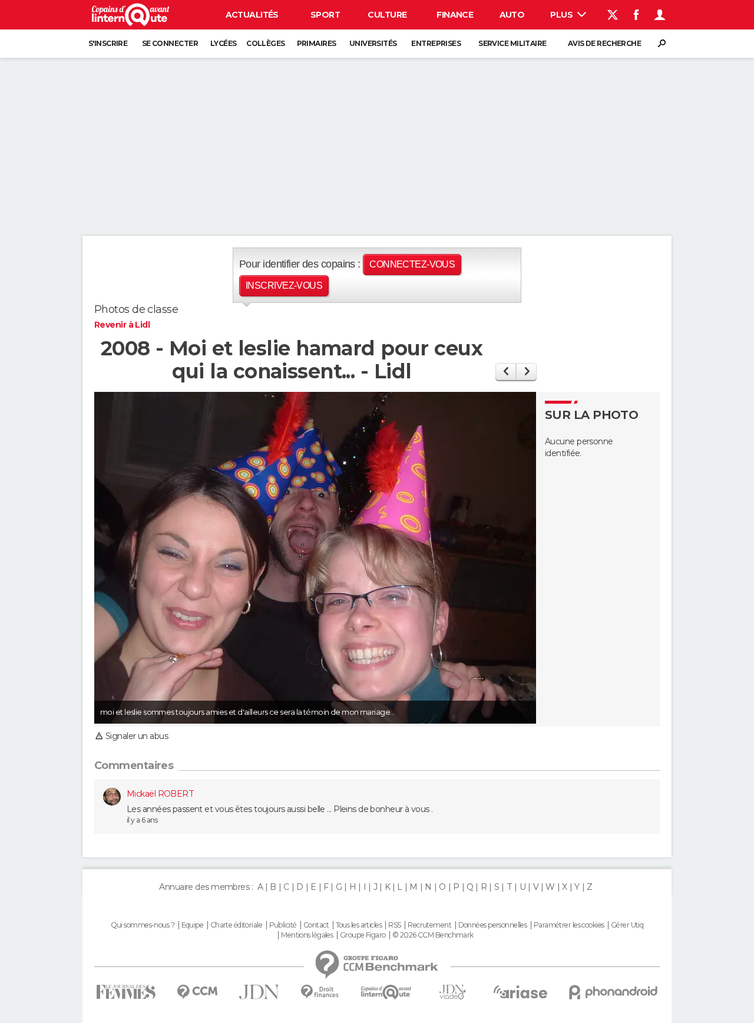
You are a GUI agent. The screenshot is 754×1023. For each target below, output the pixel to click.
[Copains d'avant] (386, 992)
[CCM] (197, 992)
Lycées (223, 43)
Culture (387, 14)
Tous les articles (359, 925)
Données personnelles (492, 925)
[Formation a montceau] (526, 371)
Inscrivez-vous (284, 285)
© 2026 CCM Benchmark (433, 935)
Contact (316, 925)
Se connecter (170, 43)
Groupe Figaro (363, 935)
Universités (373, 43)
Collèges (265, 43)
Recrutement (429, 925)
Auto (512, 14)
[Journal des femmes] (125, 992)
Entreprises (436, 43)
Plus (562, 14)
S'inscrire (107, 43)
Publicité (283, 925)
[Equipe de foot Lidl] (505, 371)
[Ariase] (521, 991)
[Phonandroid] (613, 992)
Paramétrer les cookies (569, 925)
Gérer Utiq (627, 925)
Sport (325, 14)
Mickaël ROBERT (160, 793)
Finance (454, 14)
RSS (394, 925)
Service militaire (512, 43)
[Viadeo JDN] (452, 992)
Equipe (192, 925)
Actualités (252, 14)
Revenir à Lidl (122, 324)
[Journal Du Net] (259, 992)
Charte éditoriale (236, 925)
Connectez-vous (412, 264)
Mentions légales (307, 935)
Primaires (316, 43)
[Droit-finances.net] (320, 992)
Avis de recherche (604, 43)
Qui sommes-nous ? (142, 925)
